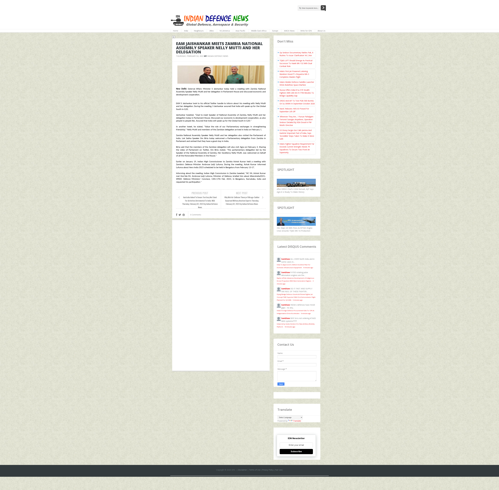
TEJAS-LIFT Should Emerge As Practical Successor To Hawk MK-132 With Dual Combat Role (296, 63)
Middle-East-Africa (258, 30)
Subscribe (296, 451)
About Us (321, 30)
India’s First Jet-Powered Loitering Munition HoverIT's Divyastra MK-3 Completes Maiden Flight (294, 74)
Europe (275, 30)
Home (175, 30)
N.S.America (225, 30)
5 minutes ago (298, 300)
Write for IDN (306, 30)
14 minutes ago (290, 327)
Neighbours (199, 30)
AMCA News (289, 30)
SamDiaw (285, 259)
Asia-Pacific (240, 30)
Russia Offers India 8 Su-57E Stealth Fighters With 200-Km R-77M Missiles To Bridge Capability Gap (297, 93)
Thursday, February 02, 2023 (190, 56)
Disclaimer (242, 470)
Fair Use (278, 470)
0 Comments (195, 214)
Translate (297, 421)
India (186, 30)
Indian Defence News (217, 56)
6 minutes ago (306, 313)
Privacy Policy (268, 470)
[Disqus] (221, 259)
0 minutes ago (308, 268)
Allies (211, 30)
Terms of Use (255, 470)
